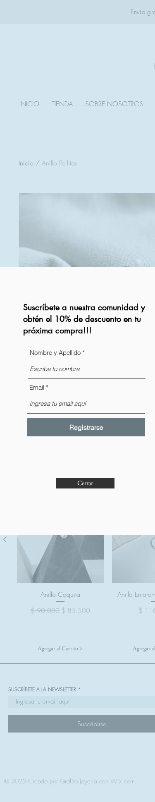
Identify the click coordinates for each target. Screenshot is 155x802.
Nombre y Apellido (55, 353)
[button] (85, 483)
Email (36, 387)
